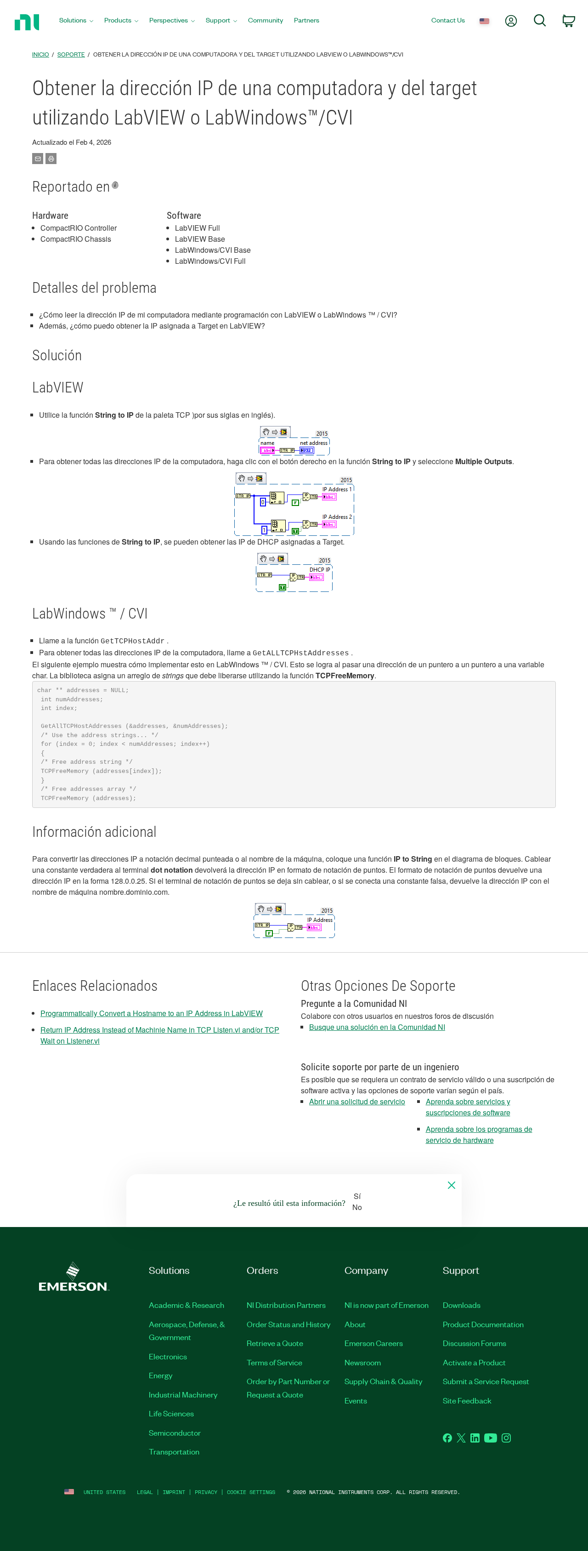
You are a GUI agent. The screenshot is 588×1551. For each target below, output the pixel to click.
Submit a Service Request (486, 1381)
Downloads (462, 1305)
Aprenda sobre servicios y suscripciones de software (468, 1107)
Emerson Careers (374, 1343)
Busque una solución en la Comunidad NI (377, 1027)
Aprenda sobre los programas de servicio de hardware (479, 1134)
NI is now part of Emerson (387, 1305)
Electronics (168, 1356)
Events (356, 1400)
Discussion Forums (474, 1343)
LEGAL (145, 1492)
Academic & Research (186, 1305)
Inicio (40, 54)
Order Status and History (289, 1324)
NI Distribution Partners (286, 1305)
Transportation (174, 1451)
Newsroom (363, 1362)
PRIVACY (206, 1492)
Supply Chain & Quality (384, 1381)
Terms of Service (274, 1362)
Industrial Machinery (183, 1394)
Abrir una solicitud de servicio (357, 1101)
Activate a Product (474, 1362)
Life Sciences (171, 1413)
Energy (161, 1375)
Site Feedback (467, 1400)
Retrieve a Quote (275, 1343)
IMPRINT (174, 1492)
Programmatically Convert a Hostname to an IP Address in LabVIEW (151, 1013)
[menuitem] (76, 22)
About (355, 1324)
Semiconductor (175, 1432)
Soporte (71, 54)
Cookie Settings (251, 1492)
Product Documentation (483, 1324)
